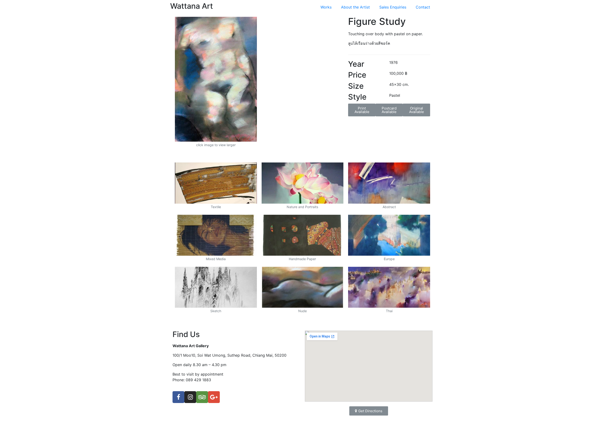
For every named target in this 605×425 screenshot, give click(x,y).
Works (326, 7)
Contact (423, 7)
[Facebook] (178, 397)
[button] (362, 110)
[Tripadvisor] (202, 397)
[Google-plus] (214, 397)
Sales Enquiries (392, 7)
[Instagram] (190, 397)
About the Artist (355, 7)
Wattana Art (191, 6)
